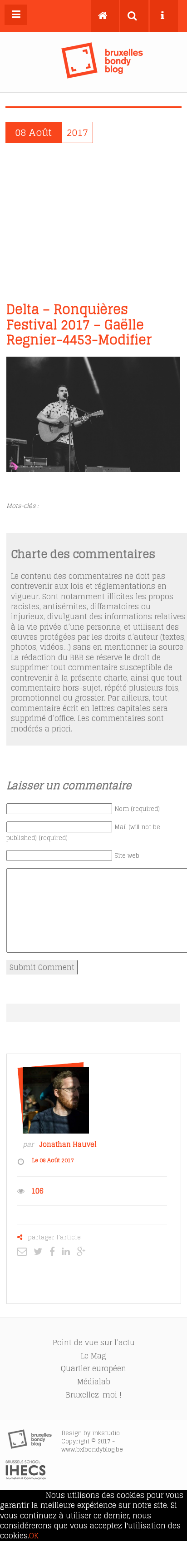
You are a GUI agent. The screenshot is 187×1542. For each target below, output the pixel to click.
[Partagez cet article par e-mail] (24, 1251)
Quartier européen (93, 1368)
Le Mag (93, 1355)
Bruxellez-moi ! (94, 1394)
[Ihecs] (25, 1477)
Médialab (93, 1381)
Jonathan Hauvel (68, 1144)
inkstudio (106, 1433)
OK (34, 1535)
